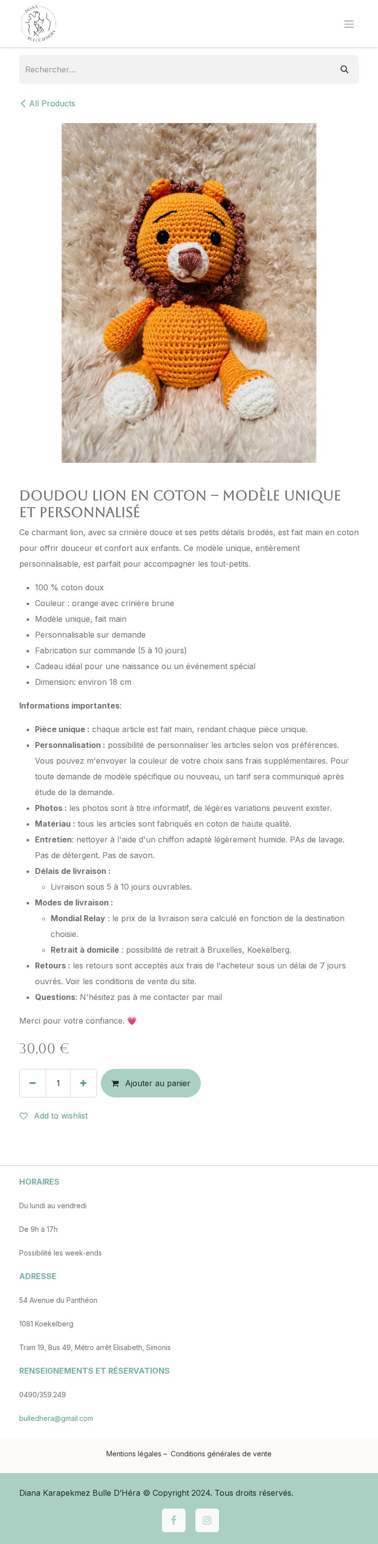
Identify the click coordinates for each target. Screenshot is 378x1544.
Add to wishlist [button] (60, 1116)
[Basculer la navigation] (349, 23)
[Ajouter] (83, 1083)
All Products (52, 103)
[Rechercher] (344, 69)
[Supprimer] (32, 1083)
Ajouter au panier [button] (156, 1083)
